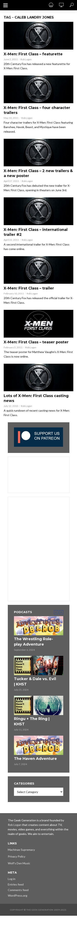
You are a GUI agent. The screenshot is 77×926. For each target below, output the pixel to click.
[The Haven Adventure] (38, 745)
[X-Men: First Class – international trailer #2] (38, 211)
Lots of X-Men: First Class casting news (36, 398)
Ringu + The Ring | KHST (31, 721)
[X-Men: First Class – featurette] (38, 36)
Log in (11, 879)
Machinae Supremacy (21, 849)
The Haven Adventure (35, 758)
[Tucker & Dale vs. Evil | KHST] (38, 665)
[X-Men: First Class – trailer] (38, 270)
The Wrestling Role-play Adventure (33, 642)
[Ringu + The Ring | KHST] (38, 705)
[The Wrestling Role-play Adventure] (38, 625)
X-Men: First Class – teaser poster (36, 342)
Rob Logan (26, 59)
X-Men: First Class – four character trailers (37, 110)
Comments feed (18, 890)
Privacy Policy (16, 856)
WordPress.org (17, 895)
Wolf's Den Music (19, 863)
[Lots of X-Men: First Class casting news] (38, 377)
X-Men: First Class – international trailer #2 (36, 232)
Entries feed (16, 884)
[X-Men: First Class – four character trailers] (38, 89)
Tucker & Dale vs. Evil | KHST (35, 681)
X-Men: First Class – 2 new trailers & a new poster (38, 173)
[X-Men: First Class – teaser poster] (38, 324)
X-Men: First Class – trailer (29, 288)
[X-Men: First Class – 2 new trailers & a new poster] (38, 153)
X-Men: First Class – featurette (33, 54)
